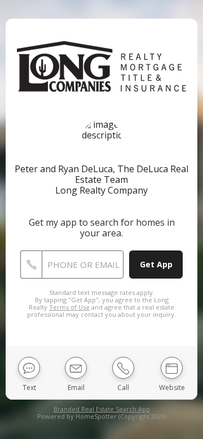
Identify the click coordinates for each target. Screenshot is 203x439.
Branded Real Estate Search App (102, 409)
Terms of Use (69, 307)
